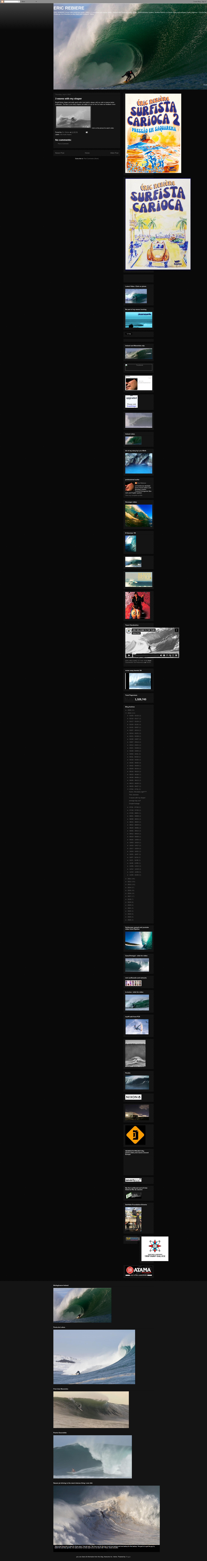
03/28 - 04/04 (134, 751)
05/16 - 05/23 (134, 771)
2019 (130, 902)
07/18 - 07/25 (134, 810)
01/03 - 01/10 (134, 715)
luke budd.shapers (66, 134)
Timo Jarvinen (134, 795)
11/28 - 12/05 (134, 863)
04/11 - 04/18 (134, 757)
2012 (130, 881)
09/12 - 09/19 (134, 834)
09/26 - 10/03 (134, 840)
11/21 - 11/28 (134, 860)
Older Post (114, 153)
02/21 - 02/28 (134, 736)
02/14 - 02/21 (134, 733)
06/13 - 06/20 (134, 783)
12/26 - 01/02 (134, 875)
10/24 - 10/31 (134, 851)
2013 (130, 884)
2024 (130, 917)
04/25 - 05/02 (134, 763)
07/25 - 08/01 (134, 813)
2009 (130, 710)
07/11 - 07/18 (134, 807)
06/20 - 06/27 (134, 786)
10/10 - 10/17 (134, 845)
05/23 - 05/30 (134, 774)
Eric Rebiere (141, 483)
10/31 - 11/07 (134, 854)
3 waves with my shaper (68, 98)
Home (87, 153)
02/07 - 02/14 (134, 730)
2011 (129, 879)
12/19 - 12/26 (134, 872)
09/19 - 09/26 (134, 836)
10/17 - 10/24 (134, 848)
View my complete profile (133, 495)
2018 (130, 899)
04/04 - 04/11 (134, 754)
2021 (130, 908)
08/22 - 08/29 (134, 825)
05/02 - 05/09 (134, 766)
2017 (130, 896)
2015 (130, 890)
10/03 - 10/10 (134, 842)
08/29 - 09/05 (134, 828)
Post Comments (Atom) (91, 158)
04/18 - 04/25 (134, 760)
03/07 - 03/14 (134, 742)
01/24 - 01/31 (134, 724)
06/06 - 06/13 (134, 780)
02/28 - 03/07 (134, 739)
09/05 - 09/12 (134, 831)
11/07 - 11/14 (134, 857)
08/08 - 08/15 (134, 819)
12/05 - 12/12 (134, 866)
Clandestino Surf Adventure (134, 662)
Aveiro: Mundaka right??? (138, 792)
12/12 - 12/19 (134, 869)
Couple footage (134, 803)
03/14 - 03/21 (134, 745)
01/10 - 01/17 (134, 718)
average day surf (135, 800)
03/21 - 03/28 (134, 748)
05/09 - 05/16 (134, 768)
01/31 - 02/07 (134, 727)
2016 (130, 893)
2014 (130, 887)
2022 (130, 911)
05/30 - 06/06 (134, 777)
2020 (130, 905)
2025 (130, 920)
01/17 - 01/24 (134, 721)
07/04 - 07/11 (134, 789)
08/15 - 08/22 (134, 822)
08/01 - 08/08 (134, 816)
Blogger (128, 1557)
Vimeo (149, 662)
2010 (130, 713)
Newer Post (59, 153)
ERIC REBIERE (68, 8)
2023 (130, 914)
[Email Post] (86, 132)
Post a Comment (63, 144)
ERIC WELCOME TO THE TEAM (136, 660)
